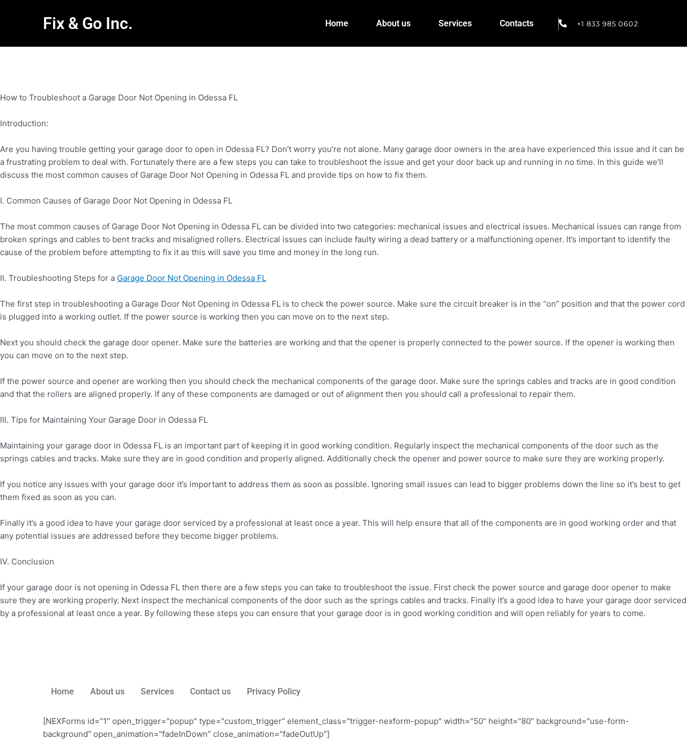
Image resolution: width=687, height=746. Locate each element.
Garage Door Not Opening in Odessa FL (191, 278)
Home (336, 23)
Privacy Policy (274, 691)
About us (393, 23)
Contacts (516, 23)
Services (455, 23)
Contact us (210, 691)
